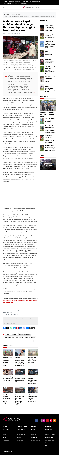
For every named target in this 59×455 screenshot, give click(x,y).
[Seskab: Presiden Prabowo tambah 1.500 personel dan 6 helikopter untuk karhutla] (20, 352)
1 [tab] (43, 171)
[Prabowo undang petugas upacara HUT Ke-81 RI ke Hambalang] (8, 372)
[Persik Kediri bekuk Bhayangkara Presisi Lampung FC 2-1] (42, 87)
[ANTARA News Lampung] (31, 7)
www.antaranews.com (35, 1)
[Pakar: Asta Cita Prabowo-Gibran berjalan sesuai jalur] (20, 372)
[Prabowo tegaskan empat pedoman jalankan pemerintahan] (33, 390)
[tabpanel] (48, 164)
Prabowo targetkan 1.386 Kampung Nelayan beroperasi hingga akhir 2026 (20, 399)
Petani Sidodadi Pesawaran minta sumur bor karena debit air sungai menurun (50, 129)
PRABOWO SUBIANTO (11, 334)
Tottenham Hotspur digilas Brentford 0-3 (49, 61)
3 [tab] (48, 171)
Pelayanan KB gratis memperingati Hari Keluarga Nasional (46, 163)
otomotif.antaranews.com (21, 3)
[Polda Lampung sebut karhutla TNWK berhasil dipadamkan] (42, 28)
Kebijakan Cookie (49, 434)
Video (4, 437)
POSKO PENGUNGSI (9, 337)
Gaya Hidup (20, 440)
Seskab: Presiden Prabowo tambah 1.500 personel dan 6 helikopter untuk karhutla (20, 361)
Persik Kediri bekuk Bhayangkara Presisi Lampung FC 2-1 (50, 88)
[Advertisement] (20, 195)
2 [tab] (45, 171)
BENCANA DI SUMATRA (10, 340)
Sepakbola (34, 437)
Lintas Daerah (21, 429)
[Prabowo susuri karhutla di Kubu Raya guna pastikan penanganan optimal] (8, 352)
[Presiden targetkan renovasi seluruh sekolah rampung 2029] (33, 372)
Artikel (19, 437)
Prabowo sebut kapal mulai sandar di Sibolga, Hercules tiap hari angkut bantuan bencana (29, 16)
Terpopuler (11, 1)
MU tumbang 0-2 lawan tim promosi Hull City (50, 35)
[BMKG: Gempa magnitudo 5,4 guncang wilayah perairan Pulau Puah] (42, 43)
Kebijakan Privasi (49, 432)
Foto (42, 155)
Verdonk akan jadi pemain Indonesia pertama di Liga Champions (49, 139)
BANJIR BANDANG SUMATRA (25, 340)
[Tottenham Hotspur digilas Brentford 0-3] (42, 61)
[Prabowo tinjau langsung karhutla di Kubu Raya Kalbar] (33, 352)
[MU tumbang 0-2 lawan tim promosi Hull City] (42, 36)
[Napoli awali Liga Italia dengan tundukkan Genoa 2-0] (42, 79)
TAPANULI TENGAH (30, 337)
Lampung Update (22, 426)
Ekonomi (33, 426)
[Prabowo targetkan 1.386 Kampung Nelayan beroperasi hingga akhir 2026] (20, 390)
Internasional (21, 434)
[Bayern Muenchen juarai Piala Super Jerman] (42, 53)
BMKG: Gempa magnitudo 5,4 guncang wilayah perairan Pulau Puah (50, 44)
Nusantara (6, 440)
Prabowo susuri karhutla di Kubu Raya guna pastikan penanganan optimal (8, 361)
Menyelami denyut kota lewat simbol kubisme (47, 114)
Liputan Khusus (15, 14)
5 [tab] (52, 171)
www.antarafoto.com (9, 3)
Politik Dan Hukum (22, 432)
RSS (45, 445)
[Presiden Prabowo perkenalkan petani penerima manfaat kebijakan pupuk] (8, 390)
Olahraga (33, 434)
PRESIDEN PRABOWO (25, 334)
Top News (17, 1)
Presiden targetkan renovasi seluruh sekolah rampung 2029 (32, 380)
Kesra (32, 432)
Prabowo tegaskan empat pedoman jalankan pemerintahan (32, 398)
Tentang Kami (24, 1)
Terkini (5, 1)
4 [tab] (50, 171)
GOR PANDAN (19, 337)
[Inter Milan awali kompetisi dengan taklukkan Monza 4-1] (42, 69)
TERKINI (43, 21)
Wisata (33, 429)
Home (7, 14)
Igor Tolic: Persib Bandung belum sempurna (50, 120)
